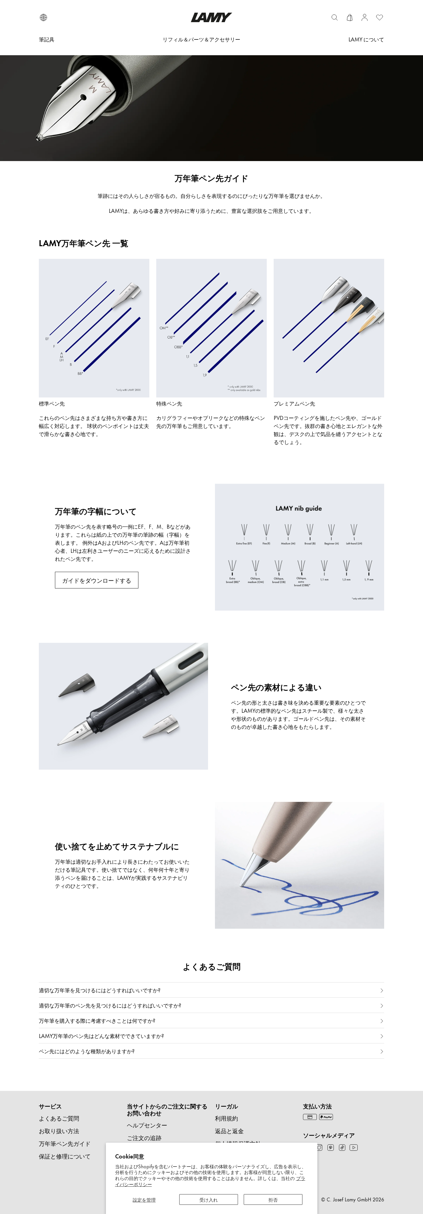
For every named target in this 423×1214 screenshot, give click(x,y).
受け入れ (208, 1199)
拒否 (273, 1199)
